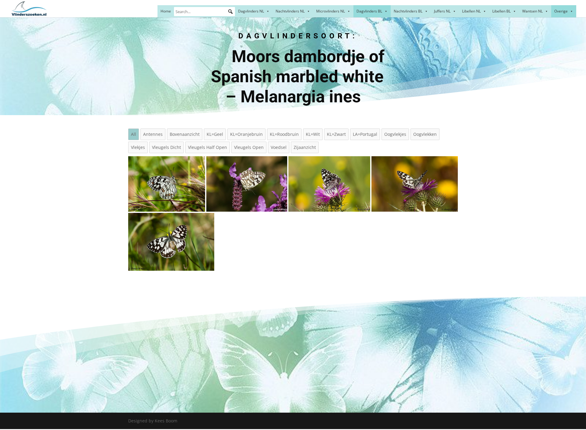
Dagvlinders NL (251, 11)
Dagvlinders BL (369, 11)
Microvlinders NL (330, 11)
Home (166, 11)
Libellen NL (471, 11)
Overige (561, 11)
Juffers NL (442, 11)
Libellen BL (501, 11)
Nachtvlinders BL (408, 11)
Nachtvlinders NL (290, 11)
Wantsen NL (532, 11)
